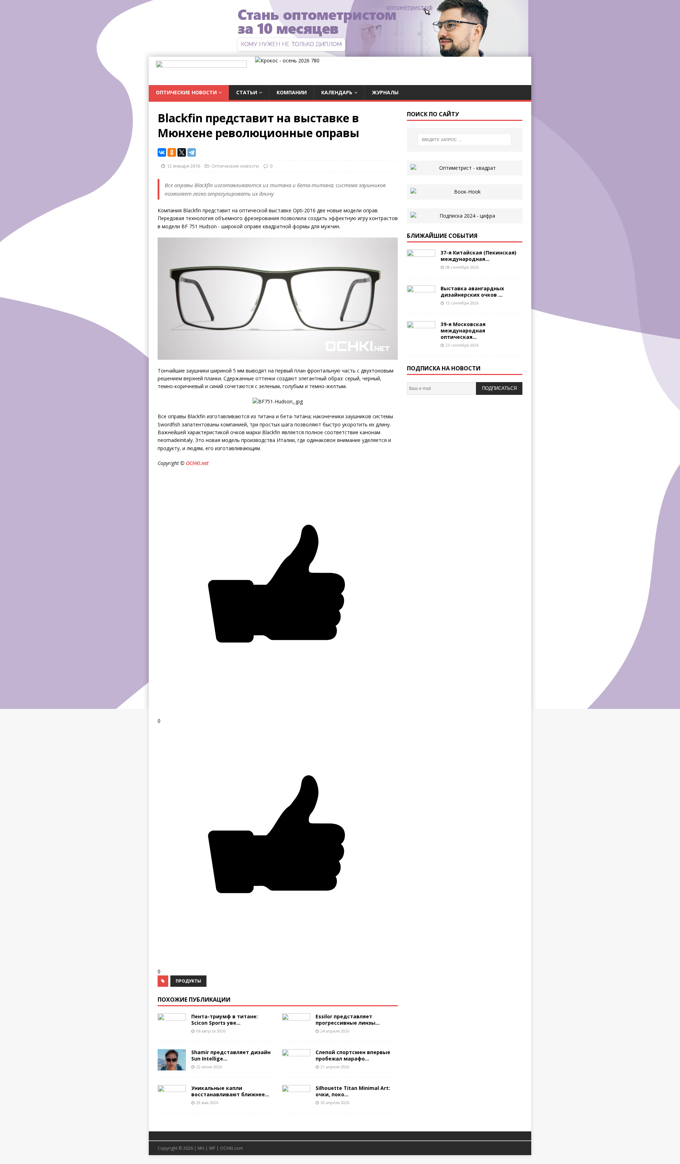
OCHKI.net (197, 463)
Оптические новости (186, 92)
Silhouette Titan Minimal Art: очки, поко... (353, 1091)
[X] (181, 152)
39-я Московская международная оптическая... (463, 330)
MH (201, 1148)
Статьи (246, 92)
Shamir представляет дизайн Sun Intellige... (231, 1055)
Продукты (188, 981)
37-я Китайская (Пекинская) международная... (478, 255)
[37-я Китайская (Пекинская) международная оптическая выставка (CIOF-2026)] (421, 266)
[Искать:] (465, 140)
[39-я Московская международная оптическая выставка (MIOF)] (421, 338)
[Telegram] (191, 152)
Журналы (385, 92)
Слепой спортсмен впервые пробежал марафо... (353, 1055)
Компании (292, 92)
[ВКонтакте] (162, 152)
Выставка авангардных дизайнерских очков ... (472, 291)
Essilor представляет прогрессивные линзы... (348, 1019)
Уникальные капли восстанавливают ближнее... (230, 1091)
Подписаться (499, 388)
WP (212, 1148)
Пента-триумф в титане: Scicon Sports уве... (224, 1019)
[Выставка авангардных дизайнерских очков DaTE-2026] (421, 302)
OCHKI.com (231, 1148)
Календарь (336, 92)
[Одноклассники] (172, 152)
